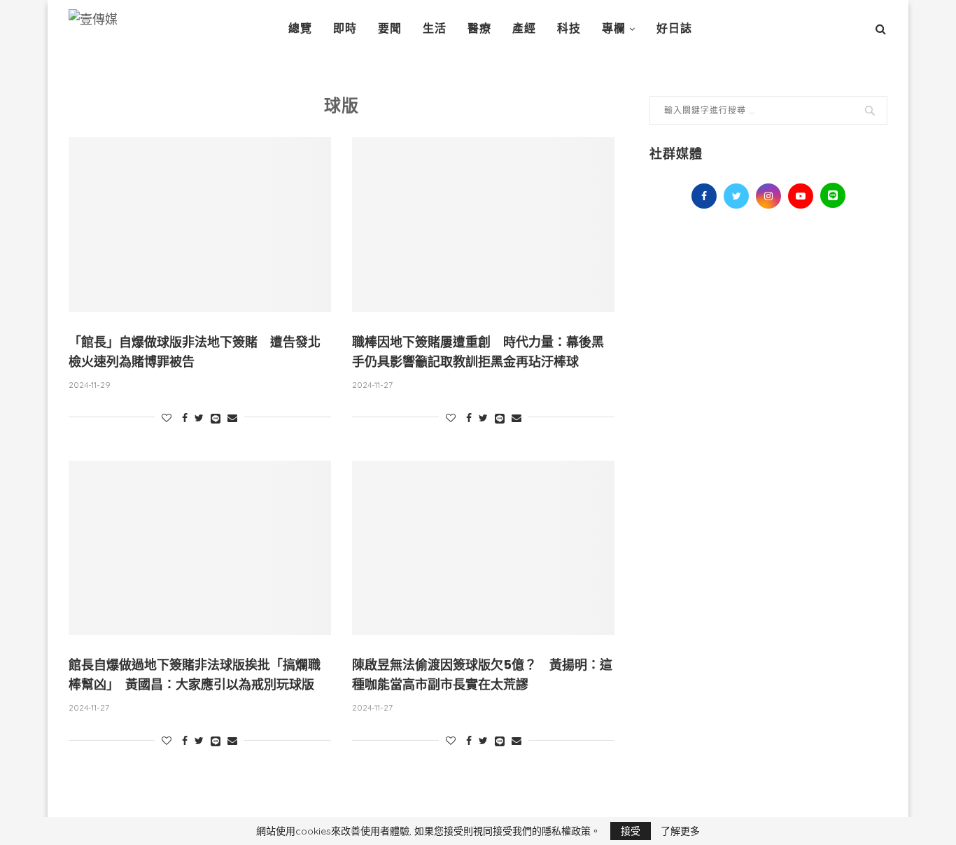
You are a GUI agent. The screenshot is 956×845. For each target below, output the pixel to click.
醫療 (479, 28)
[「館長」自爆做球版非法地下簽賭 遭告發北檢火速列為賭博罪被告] (200, 224)
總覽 (300, 28)
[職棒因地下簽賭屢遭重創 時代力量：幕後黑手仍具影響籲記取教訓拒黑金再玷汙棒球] (483, 224)
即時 (345, 28)
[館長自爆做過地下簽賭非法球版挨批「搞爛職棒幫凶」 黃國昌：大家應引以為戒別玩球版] (200, 548)
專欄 (614, 28)
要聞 (390, 28)
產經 (524, 28)
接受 (630, 831)
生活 (435, 28)
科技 (569, 28)
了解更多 (680, 831)
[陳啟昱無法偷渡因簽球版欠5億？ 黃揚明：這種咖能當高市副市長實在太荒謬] (483, 548)
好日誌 (674, 28)
